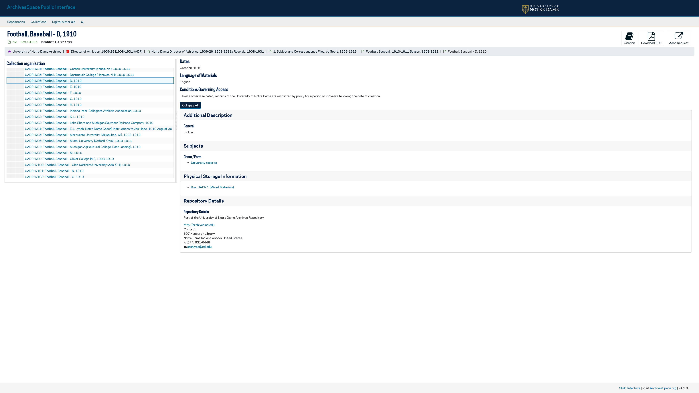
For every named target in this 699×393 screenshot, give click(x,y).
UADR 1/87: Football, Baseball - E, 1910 (53, 87)
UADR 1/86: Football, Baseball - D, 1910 (53, 81)
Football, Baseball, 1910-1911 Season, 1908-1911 (402, 51)
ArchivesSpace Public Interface (41, 7)
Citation (629, 43)
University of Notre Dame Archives (37, 51)
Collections (38, 22)
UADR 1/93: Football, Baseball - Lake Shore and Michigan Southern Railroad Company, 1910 (89, 123)
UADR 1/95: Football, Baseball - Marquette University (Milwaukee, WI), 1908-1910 (83, 135)
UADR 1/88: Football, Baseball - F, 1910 (53, 93)
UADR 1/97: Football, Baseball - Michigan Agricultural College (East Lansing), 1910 (83, 147)
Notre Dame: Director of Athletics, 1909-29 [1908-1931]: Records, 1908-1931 (207, 51)
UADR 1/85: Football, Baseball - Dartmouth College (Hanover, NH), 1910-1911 (79, 75)
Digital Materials (63, 22)
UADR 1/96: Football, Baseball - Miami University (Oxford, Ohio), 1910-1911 (78, 141)
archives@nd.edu (199, 247)
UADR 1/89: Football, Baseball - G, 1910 (53, 99)
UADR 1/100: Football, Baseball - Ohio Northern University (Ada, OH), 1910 (77, 165)
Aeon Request (679, 43)
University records (204, 162)
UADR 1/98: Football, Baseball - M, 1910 (53, 153)
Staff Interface (629, 388)
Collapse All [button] (190, 105)
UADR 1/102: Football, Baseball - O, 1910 (54, 177)
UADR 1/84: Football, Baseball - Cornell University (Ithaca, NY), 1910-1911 (77, 69)
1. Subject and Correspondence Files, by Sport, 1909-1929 (315, 51)
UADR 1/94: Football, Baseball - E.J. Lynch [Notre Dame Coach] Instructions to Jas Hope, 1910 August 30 (98, 129)
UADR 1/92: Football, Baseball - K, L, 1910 (54, 117)
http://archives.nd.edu (199, 225)
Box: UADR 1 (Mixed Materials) (212, 187)
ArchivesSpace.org (663, 388)
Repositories (16, 22)
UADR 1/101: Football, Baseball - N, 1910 (54, 171)
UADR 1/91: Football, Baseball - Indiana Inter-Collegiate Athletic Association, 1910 (83, 111)
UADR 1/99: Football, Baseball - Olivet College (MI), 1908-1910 (69, 159)
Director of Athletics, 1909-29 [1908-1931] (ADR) (106, 51)
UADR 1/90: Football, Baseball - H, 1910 (53, 105)
